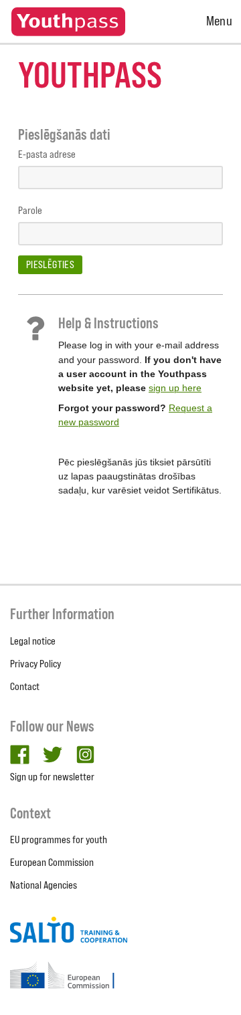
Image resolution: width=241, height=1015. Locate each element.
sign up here (175, 387)
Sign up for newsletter (52, 776)
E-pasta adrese (47, 154)
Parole (30, 210)
